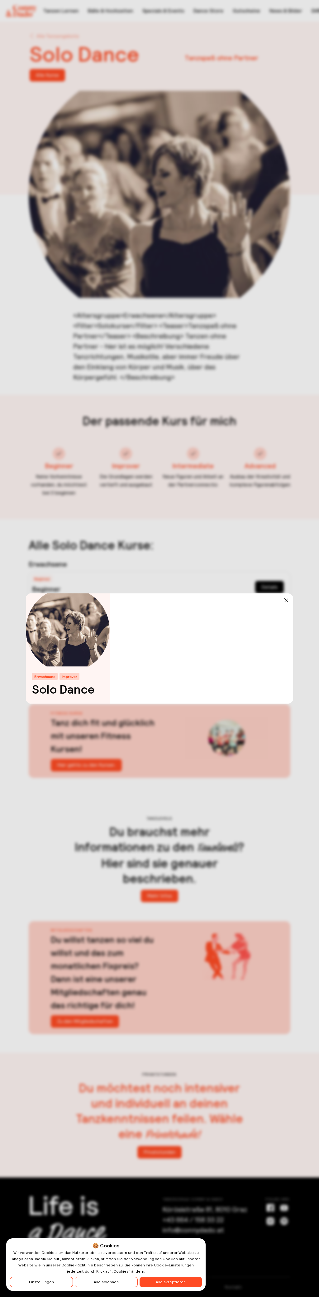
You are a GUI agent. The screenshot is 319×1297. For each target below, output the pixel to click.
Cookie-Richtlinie (77, 1265)
